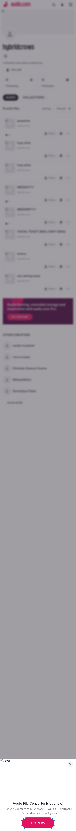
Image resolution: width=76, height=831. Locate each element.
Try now (38, 823)
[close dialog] (70, 764)
